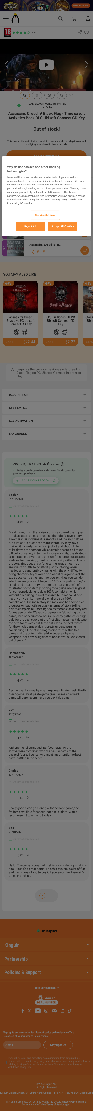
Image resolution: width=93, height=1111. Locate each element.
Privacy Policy (59, 199)
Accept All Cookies (62, 226)
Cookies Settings (45, 214)
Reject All (30, 226)
